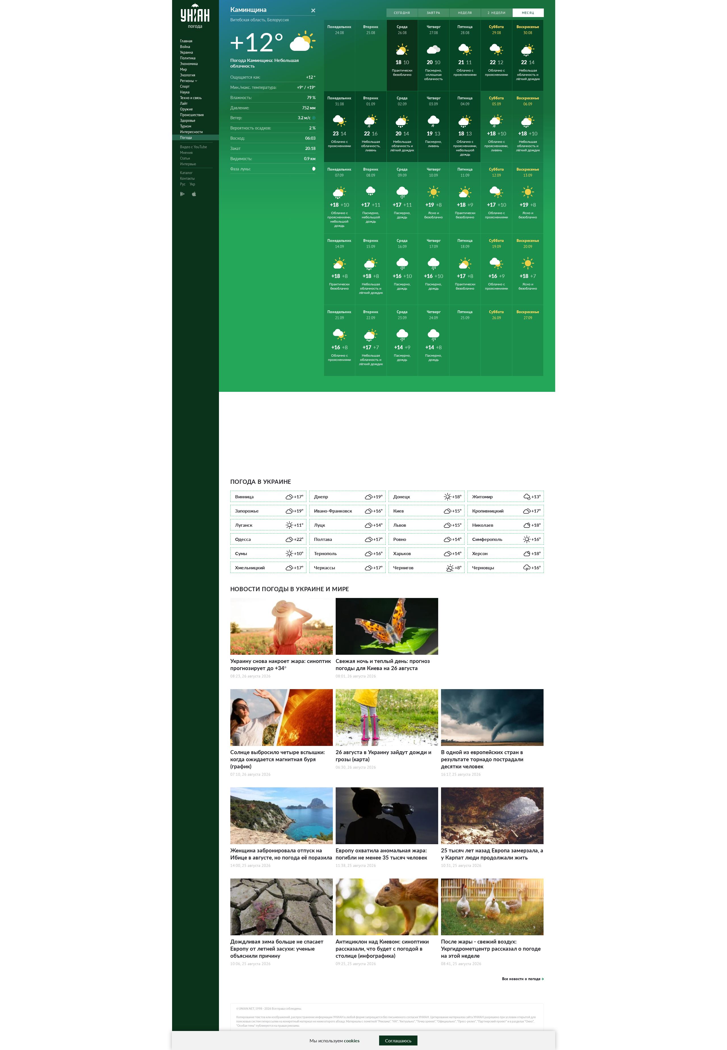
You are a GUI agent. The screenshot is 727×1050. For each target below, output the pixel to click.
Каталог (186, 172)
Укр (192, 184)
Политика (187, 58)
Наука (184, 92)
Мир (183, 69)
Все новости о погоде (521, 979)
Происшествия (192, 114)
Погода (186, 137)
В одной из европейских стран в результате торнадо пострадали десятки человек (482, 759)
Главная (186, 41)
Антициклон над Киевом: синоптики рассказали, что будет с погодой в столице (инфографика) (382, 948)
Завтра (433, 13)
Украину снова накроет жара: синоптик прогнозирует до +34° (280, 664)
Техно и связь (191, 97)
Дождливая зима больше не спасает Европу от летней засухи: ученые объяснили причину (276, 948)
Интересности (191, 131)
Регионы (187, 80)
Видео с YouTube (193, 147)
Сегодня (402, 13)
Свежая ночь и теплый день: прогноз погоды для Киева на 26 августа (383, 664)
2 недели (496, 13)
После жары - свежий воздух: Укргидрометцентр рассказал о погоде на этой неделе (491, 948)
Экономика (189, 63)
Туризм (185, 126)
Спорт (184, 86)
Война (185, 46)
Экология (187, 75)
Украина (186, 52)
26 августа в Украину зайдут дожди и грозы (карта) (383, 755)
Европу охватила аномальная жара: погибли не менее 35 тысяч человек (381, 854)
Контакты (187, 178)
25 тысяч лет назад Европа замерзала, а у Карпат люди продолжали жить (492, 854)
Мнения (186, 152)
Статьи (185, 158)
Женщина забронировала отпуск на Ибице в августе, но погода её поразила (281, 854)
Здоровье (187, 120)
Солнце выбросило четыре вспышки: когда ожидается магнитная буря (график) (277, 759)
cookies (352, 1040)
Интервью (188, 164)
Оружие (186, 109)
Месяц (528, 13)
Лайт (183, 103)
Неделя (465, 13)
